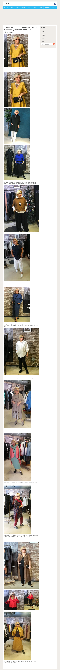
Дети (12, 7)
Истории (29, 7)
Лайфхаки (35, 7)
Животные (17, 7)
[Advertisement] (30, 17)
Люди (41, 7)
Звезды (23, 7)
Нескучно (7, 4)
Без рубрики (6, 7)
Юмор (53, 7)
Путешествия (47, 7)
